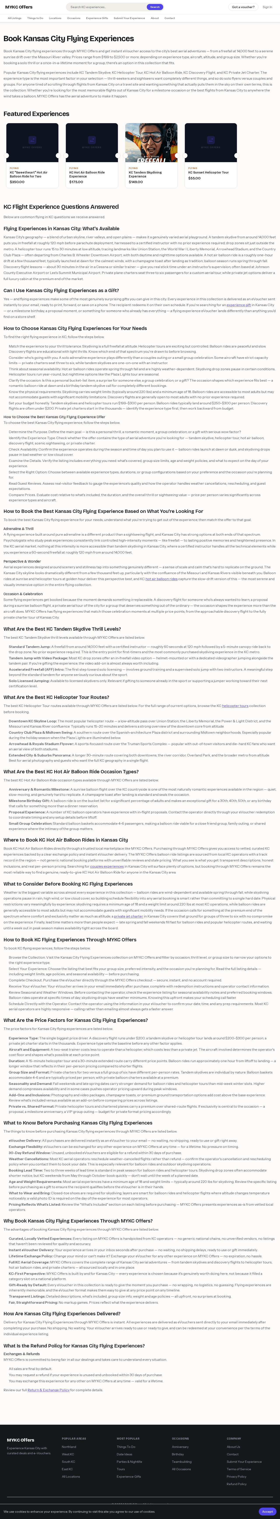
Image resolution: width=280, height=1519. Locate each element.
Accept (267, 1512)
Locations (55, 18)
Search (155, 7)
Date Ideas (124, 1454)
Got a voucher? (243, 7)
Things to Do (35, 18)
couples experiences (107, 866)
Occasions (73, 18)
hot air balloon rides (161, 579)
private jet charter (128, 916)
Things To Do (126, 1447)
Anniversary (180, 1447)
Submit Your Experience (129, 18)
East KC (67, 1469)
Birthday (178, 1454)
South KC (68, 1462)
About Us (233, 1447)
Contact (169, 18)
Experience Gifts (97, 18)
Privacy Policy (236, 1477)
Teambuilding (182, 1462)
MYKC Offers (19, 7)
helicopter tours (235, 705)
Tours (121, 1469)
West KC (68, 1454)
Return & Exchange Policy (49, 1390)
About (155, 18)
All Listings (14, 18)
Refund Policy (237, 1484)
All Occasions (181, 1469)
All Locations (71, 1477)
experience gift (239, 305)
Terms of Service (239, 1469)
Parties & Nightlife (129, 1462)
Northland (69, 1447)
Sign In (267, 7)
